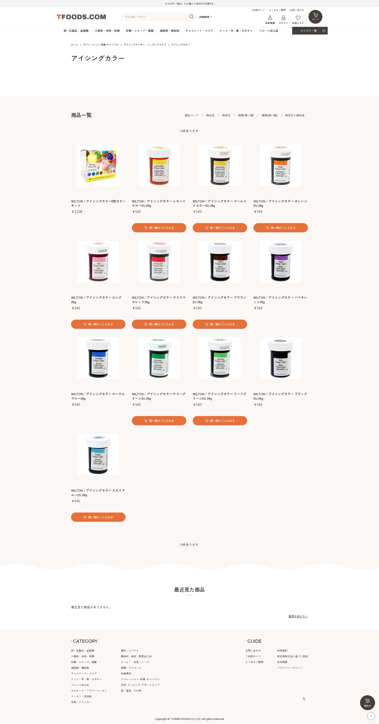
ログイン (283, 22)
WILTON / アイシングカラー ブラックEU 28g (280, 396)
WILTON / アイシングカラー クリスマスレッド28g (159, 299)
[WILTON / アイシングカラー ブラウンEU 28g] (220, 261)
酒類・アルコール (131, 668)
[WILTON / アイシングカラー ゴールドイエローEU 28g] (220, 165)
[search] (191, 17)
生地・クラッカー (81, 702)
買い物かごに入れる (161, 228)
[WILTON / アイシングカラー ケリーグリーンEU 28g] (159, 358)
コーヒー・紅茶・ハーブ (135, 662)
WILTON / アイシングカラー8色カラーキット (98, 203)
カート (315, 19)
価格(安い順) (246, 115)
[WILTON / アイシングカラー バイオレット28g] (280, 261)
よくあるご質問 (277, 10)
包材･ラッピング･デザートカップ (140, 685)
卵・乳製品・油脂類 (76, 31)
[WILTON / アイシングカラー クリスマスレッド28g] (159, 261)
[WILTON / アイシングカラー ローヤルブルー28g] (98, 358)
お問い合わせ (297, 10)
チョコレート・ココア (199, 31)
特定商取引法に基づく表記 (292, 656)
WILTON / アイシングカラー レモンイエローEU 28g (159, 203)
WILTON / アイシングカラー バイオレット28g (280, 299)
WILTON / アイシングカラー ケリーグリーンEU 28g (159, 396)
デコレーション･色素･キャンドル (140, 679)
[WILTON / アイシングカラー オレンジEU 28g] (280, 165)
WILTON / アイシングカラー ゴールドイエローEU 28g (219, 203)
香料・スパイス (130, 650)
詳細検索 (204, 17)
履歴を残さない (298, 616)
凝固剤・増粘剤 (169, 31)
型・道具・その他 (131, 690)
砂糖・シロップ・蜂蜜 (140, 31)
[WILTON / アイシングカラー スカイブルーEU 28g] (98, 454)
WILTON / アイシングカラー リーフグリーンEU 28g (219, 396)
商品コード (192, 115)
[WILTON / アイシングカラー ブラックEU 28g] (280, 358)
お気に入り (298, 22)
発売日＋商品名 (295, 115)
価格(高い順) (270, 115)
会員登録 (270, 22)
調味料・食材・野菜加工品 (136, 656)
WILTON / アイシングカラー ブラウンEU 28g (219, 299)
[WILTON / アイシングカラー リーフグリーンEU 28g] (220, 358)
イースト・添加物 (81, 696)
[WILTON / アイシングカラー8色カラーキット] (98, 165)
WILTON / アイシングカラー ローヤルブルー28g (98, 396)
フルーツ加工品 (268, 31)
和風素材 (126, 673)
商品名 (210, 115)
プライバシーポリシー (290, 668)
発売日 (226, 115)
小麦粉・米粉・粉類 (107, 31)
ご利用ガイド (258, 10)
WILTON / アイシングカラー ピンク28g (96, 299)
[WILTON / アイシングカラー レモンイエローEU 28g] (159, 165)
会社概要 (282, 662)
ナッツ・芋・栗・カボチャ (236, 31)
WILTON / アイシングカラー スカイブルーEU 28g (98, 492)
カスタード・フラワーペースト (89, 690)
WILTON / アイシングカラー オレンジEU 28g (280, 203)
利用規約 (282, 650)
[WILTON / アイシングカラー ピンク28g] (98, 261)
